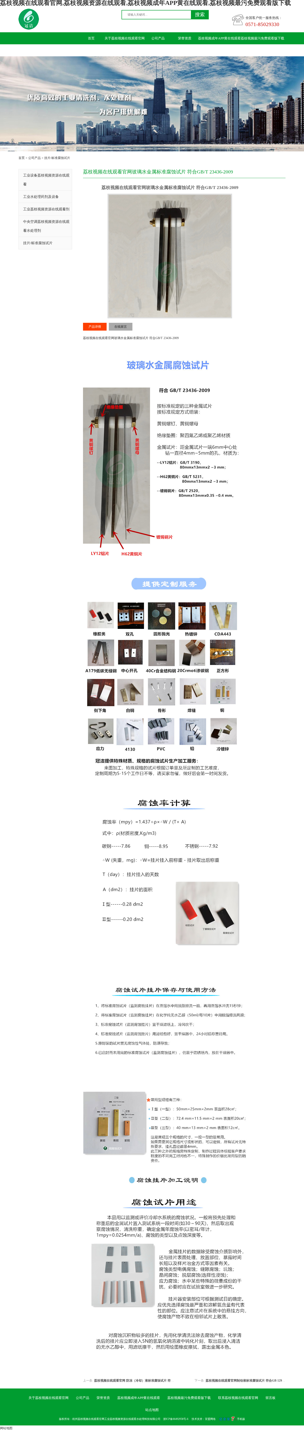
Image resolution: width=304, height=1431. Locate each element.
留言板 (131, 50)
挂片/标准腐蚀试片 (57, 158)
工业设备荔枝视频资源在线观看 (46, 179)
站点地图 (152, 1410)
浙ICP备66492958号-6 (175, 1419)
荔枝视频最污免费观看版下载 (262, 38)
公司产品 (158, 38)
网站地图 (6, 1428)
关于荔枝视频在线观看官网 (125, 38)
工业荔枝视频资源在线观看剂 (46, 209)
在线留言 (120, 326)
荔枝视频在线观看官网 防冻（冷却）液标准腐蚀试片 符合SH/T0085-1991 (144, 1380)
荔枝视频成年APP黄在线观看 (219, 38)
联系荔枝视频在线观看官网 (98, 50)
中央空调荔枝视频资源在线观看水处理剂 (46, 226)
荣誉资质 (184, 38)
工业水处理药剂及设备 (41, 197)
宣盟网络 (210, 1419)
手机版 (241, 1419)
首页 (91, 38)
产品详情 (95, 326)
